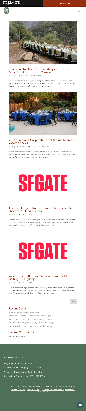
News (30, 215)
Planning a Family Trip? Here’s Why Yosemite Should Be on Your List (32, 326)
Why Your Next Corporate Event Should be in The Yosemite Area (42, 141)
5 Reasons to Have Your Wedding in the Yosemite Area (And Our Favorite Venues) (42, 70)
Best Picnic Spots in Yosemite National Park (24, 312)
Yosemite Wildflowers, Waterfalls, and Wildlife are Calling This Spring (42, 277)
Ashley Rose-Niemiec (18, 147)
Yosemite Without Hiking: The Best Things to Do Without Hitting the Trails (34, 323)
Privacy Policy (18, 390)
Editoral (13, 76)
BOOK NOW (64, 3)
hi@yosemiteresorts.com (18, 363)
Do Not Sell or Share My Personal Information (56, 391)
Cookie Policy (33, 390)
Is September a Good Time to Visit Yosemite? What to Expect (30, 316)
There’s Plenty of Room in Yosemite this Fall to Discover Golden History (40, 209)
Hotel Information (35, 76)
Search (73, 301)
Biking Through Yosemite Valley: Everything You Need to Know (30, 319)
